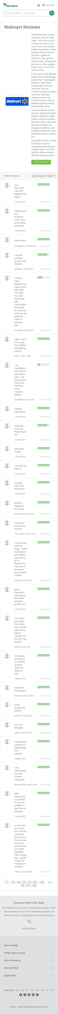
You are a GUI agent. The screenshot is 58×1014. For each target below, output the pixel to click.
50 (28, 885)
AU (42, 990)
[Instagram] (33, 994)
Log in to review (41, 162)
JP (27, 990)
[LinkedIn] (29, 994)
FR (37, 990)
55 (13, 882)
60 (42, 882)
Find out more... (29, 928)
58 (29, 882)
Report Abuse (45, 202)
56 (19, 882)
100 (34, 885)
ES (52, 990)
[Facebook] (20, 994)
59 (35, 882)
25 (23, 885)
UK (17, 990)
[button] (38, 5)
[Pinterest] (37, 994)
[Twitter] (24, 994)
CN (22, 990)
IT (47, 990)
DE (32, 990)
